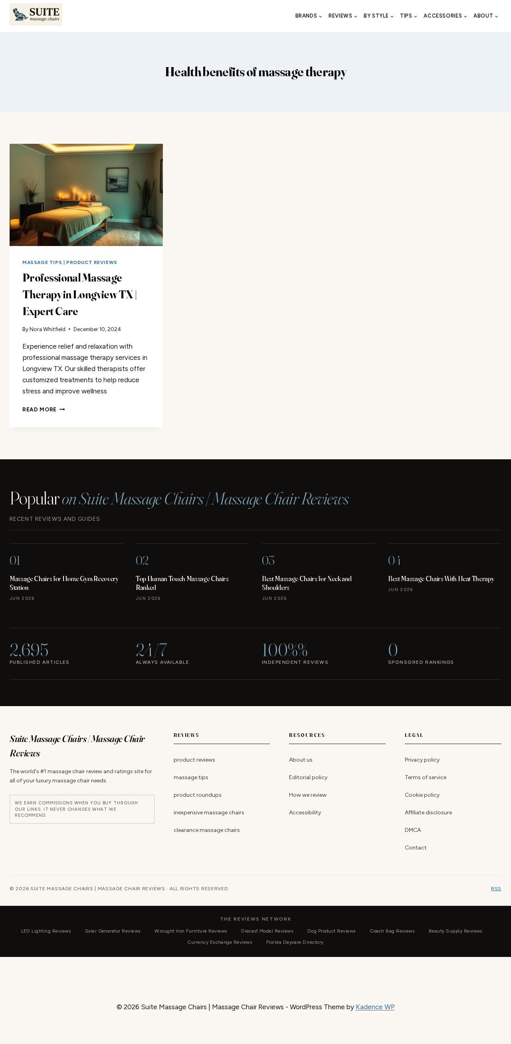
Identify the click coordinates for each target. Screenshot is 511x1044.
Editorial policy (308, 777)
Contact (416, 847)
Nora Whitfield (47, 329)
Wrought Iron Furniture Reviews (190, 931)
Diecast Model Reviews (267, 931)
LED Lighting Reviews (46, 931)
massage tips (42, 262)
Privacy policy (422, 759)
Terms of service (425, 777)
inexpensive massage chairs (209, 812)
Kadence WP (375, 1007)
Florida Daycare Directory (295, 942)
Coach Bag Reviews (392, 931)
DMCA (413, 830)
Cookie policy (422, 795)
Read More (43, 409)
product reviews (91, 262)
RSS (496, 888)
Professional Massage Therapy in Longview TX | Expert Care (79, 294)
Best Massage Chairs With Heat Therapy (441, 578)
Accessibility (305, 812)
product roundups (198, 795)
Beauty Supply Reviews (455, 931)
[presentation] (86, 195)
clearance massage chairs (207, 830)
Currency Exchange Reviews (219, 942)
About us (301, 759)
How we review (308, 795)
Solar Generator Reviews (113, 931)
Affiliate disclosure (428, 812)
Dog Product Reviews (331, 931)
